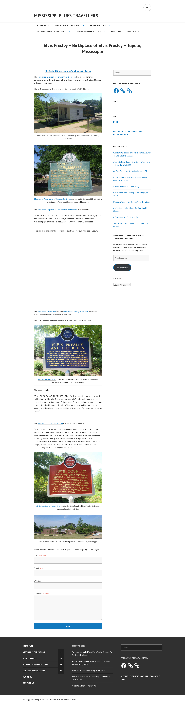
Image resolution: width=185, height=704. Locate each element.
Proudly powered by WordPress (35, 699)
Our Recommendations (88, 31)
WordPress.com (69, 699)
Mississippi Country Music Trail (75, 311)
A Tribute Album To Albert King (126, 186)
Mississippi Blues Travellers (66, 16)
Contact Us (133, 31)
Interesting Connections (51, 31)
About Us (116, 31)
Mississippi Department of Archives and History (57, 209)
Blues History (98, 25)
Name (40, 555)
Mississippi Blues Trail (67, 25)
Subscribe (122, 267)
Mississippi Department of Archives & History (57, 77)
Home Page (43, 25)
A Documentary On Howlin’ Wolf (126, 217)
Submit (68, 626)
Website (37, 581)
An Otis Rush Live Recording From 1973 (130, 171)
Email (40, 568)
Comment (41, 593)
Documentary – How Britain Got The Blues (131, 202)
